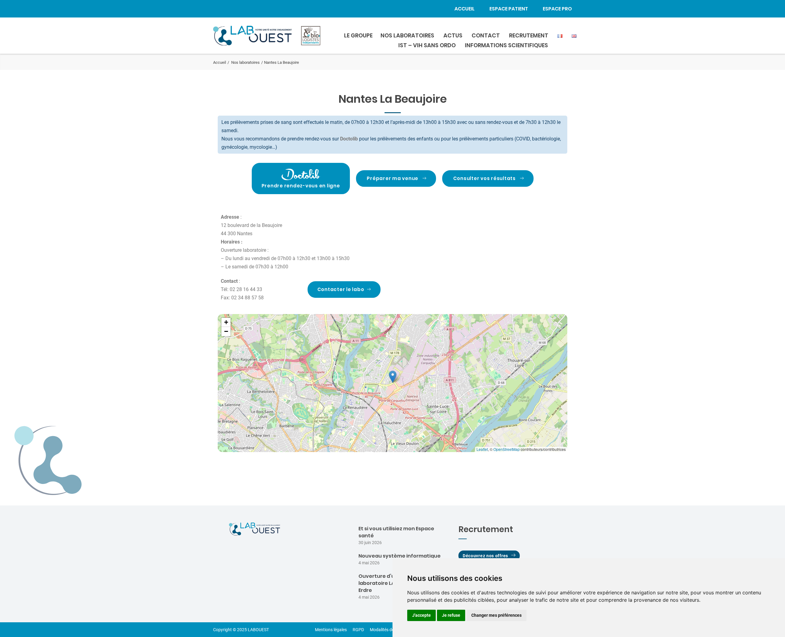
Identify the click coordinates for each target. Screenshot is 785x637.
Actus (452, 35)
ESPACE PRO (557, 8)
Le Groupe (358, 35)
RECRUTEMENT (528, 35)
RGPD (358, 629)
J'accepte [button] (421, 615)
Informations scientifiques (506, 45)
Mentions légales (331, 629)
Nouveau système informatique (399, 555)
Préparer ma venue (392, 178)
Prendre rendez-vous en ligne (301, 185)
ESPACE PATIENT (508, 8)
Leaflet (482, 449)
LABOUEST (258, 629)
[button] (392, 376)
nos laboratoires (407, 35)
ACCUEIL (464, 8)
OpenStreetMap (506, 449)
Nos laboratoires (245, 62)
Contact (486, 35)
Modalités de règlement (392, 629)
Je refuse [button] (451, 615)
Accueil (219, 62)
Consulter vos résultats (484, 178)
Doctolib (349, 139)
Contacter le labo (340, 289)
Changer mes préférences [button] (496, 615)
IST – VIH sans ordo (427, 45)
